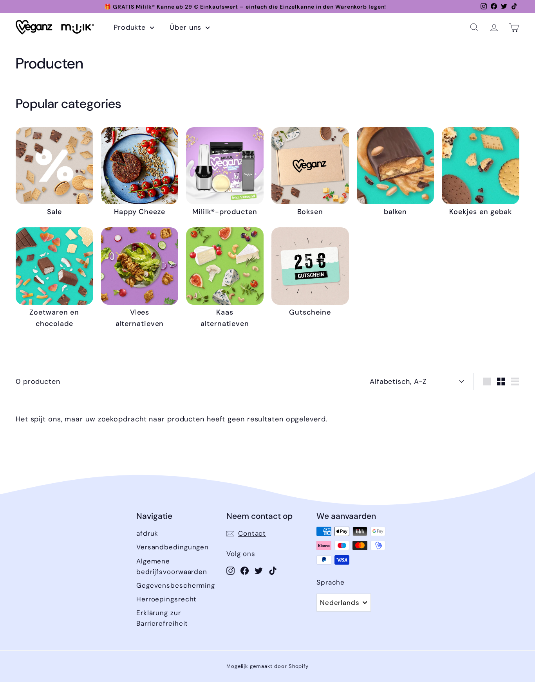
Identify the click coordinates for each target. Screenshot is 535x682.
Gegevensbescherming (175, 585)
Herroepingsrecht (166, 599)
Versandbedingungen (172, 547)
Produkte (131, 27)
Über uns (187, 27)
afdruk (147, 533)
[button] (474, 27)
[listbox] (343, 603)
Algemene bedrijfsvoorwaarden (171, 566)
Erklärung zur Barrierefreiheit (162, 618)
